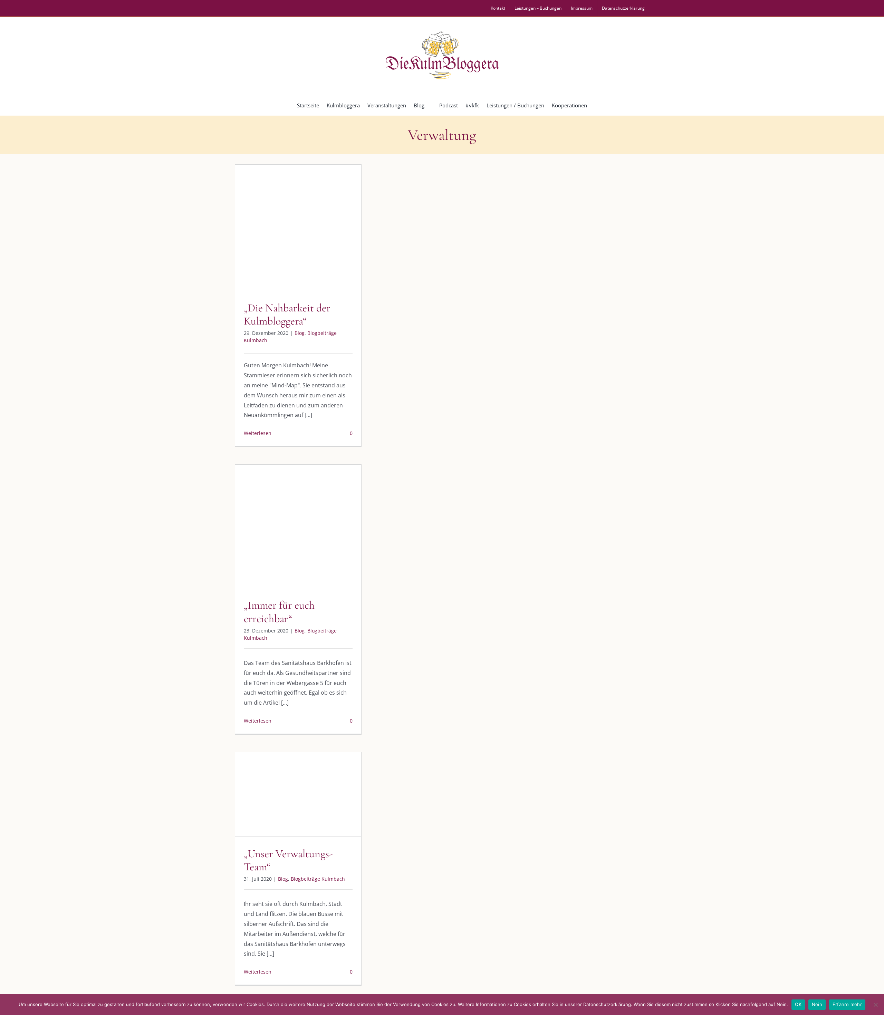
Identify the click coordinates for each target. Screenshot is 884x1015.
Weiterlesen (257, 433)
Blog (270, 242)
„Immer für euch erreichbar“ (279, 611)
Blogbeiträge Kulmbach (304, 242)
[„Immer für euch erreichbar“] (298, 526)
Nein (817, 1004)
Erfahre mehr (847, 1004)
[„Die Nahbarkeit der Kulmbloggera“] (298, 228)
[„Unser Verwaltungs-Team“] (298, 794)
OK (798, 1004)
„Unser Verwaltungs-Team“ (288, 860)
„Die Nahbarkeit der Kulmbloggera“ (287, 314)
